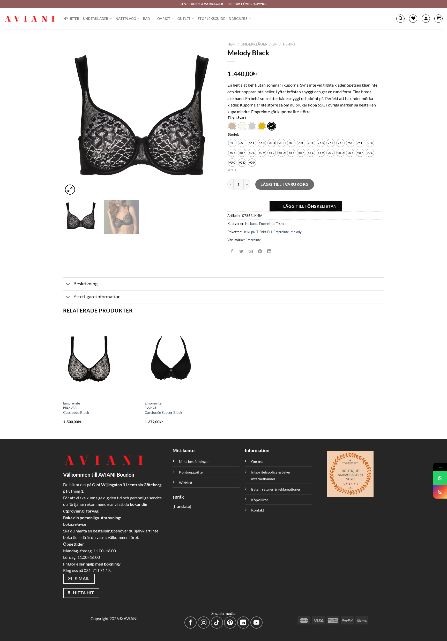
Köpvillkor (259, 500)
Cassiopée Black (76, 412)
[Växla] (68, 284)
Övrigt (163, 19)
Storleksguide (211, 19)
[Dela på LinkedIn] (269, 251)
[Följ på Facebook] (190, 622)
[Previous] (72, 117)
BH (275, 44)
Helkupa (251, 224)
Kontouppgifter (191, 472)
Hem (231, 44)
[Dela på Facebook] (232, 251)
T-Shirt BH (264, 232)
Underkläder (96, 19)
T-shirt (289, 44)
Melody (296, 232)
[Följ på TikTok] (217, 622)
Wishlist (185, 482)
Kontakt (257, 510)
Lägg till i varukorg (284, 184)
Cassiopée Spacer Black (163, 412)
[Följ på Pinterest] (230, 622)
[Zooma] (70, 190)
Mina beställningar (194, 461)
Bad (146, 19)
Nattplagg (126, 19)
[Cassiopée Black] (101, 359)
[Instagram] (440, 492)
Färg (231, 118)
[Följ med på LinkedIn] (243, 622)
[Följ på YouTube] (256, 622)
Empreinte (266, 224)
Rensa (231, 170)
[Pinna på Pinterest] (260, 251)
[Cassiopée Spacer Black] (183, 359)
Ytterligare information (97, 296)
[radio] (232, 126)
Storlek (233, 134)
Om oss (257, 461)
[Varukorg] (438, 18)
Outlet (184, 19)
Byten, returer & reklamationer (276, 489)
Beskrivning (85, 283)
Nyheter (71, 19)
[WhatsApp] (440, 478)
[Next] (210, 117)
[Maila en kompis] (251, 251)
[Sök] (400, 18)
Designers (238, 19)
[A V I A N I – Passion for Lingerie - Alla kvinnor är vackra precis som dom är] (30, 18)
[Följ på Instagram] (204, 622)
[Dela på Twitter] (241, 251)
